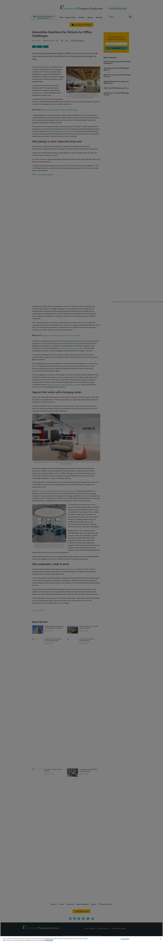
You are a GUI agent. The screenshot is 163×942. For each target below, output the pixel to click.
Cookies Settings (125, 939)
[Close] (160, 939)
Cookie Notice (49, 940)
